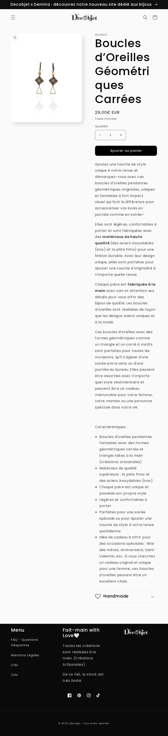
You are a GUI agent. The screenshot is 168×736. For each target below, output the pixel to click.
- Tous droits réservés (95, 723)
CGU (14, 665)
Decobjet (74, 723)
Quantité (101, 126)
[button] (13, 17)
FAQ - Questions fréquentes (24, 642)
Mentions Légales (25, 655)
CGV (14, 675)
